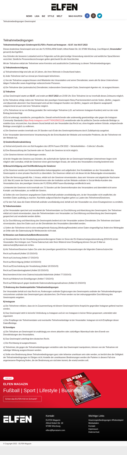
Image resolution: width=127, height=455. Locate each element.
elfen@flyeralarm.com (55, 430)
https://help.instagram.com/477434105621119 (44, 120)
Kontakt (91, 426)
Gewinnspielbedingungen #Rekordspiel (105, 420)
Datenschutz (93, 432)
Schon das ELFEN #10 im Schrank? (21, 399)
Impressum (93, 429)
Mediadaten (93, 423)
